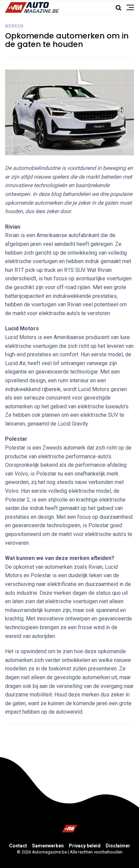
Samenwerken (48, 845)
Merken (14, 26)
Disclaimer (118, 845)
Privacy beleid (85, 845)
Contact (18, 845)
